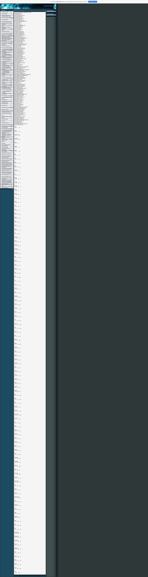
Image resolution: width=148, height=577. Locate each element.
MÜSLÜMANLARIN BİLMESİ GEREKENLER (7, 127)
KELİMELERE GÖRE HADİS (7, 42)
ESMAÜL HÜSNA (5, 109)
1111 (2, 115)
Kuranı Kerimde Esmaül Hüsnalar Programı (6, 157)
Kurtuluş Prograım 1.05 (6, 174)
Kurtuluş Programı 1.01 (6, 170)
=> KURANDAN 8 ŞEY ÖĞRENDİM (6, 53)
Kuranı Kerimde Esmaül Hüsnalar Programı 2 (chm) (7, 165)
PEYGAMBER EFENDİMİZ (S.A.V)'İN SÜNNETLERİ (7, 131)
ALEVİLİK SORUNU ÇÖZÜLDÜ (5, 133)
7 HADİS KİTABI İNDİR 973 (7, 33)
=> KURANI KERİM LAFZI (7, 59)
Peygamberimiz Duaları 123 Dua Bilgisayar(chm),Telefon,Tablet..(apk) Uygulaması (7, 186)
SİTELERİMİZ (4, 13)
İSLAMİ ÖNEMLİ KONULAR (7, 128)
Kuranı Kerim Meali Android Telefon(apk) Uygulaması (7, 180)
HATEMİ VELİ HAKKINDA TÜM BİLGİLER (7, 102)
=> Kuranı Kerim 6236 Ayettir (7, 95)
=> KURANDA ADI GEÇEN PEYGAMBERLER (7, 71)
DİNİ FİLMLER (4, 99)
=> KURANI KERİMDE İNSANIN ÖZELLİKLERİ (6, 88)
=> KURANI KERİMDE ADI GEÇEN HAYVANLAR (7, 58)
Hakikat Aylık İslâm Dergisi (7, 158)
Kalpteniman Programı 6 (6, 153)
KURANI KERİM (5, 147)
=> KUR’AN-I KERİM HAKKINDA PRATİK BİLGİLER (6, 73)
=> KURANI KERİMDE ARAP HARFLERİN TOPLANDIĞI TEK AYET (7, 50)
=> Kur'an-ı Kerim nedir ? (6, 77)
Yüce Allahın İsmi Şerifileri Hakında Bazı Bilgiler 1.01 (7, 169)
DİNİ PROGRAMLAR (6, 46)
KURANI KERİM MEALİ (6, 21)
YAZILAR (3, 143)
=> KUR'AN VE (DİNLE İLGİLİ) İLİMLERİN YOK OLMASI (6, 68)
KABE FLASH (4, 105)
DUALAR (3, 121)
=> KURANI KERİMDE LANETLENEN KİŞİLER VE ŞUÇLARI (7, 55)
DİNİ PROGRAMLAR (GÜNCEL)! (6, 149)
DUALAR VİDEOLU (5, 122)
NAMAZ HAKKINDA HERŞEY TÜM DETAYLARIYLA (7, 111)
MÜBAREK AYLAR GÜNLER (7, 124)
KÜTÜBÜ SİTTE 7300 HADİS (7, 107)
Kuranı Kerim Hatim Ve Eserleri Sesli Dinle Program (7, 163)
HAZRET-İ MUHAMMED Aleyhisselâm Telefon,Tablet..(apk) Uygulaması (7, 182)
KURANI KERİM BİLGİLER (7, 47)
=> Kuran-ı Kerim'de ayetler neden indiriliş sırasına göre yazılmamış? (7, 85)
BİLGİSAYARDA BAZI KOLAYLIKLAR (6, 145)
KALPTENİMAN (5, 19)
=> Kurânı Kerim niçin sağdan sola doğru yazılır (7, 79)
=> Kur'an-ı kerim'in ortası (7, 90)
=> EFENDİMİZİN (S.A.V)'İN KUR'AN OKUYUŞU (7, 66)
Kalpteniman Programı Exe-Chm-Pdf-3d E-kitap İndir (7, 173)
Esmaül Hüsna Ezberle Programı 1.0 (6, 167)
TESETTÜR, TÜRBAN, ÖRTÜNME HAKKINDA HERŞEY (6, 135)
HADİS (3, 141)
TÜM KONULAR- (5, 12)
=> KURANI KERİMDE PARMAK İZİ (6, 62)
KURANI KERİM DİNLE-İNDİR (7, 17)
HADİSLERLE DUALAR (6, 113)
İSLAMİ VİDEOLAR (5, 31)
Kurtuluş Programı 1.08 (6, 176)
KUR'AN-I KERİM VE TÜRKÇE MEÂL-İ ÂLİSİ (6, 16)
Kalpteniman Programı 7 (6, 155)
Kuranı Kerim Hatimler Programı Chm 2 (6, 161)
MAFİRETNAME (5, 103)
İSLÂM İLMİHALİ (5, 119)
